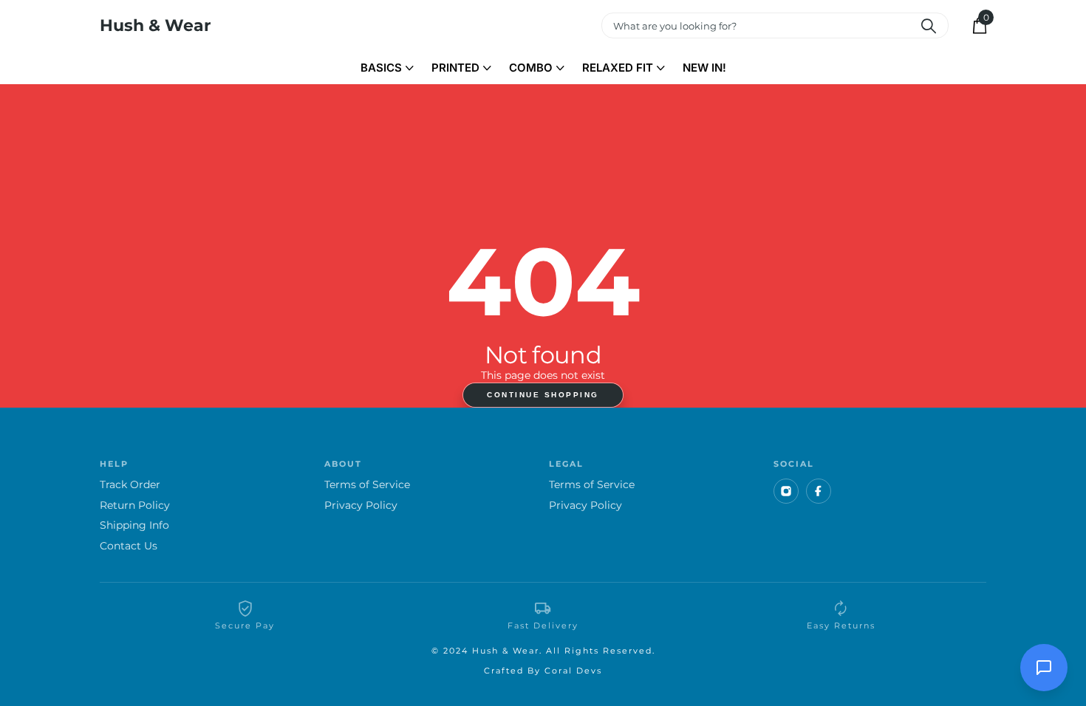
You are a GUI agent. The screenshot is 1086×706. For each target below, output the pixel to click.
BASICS (381, 68)
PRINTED (455, 68)
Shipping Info (134, 525)
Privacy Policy (360, 505)
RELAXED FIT (617, 68)
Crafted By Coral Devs (543, 670)
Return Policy (135, 505)
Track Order (130, 485)
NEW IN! (704, 68)
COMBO (531, 68)
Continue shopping (543, 395)
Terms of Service (367, 485)
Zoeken (928, 25)
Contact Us (128, 546)
